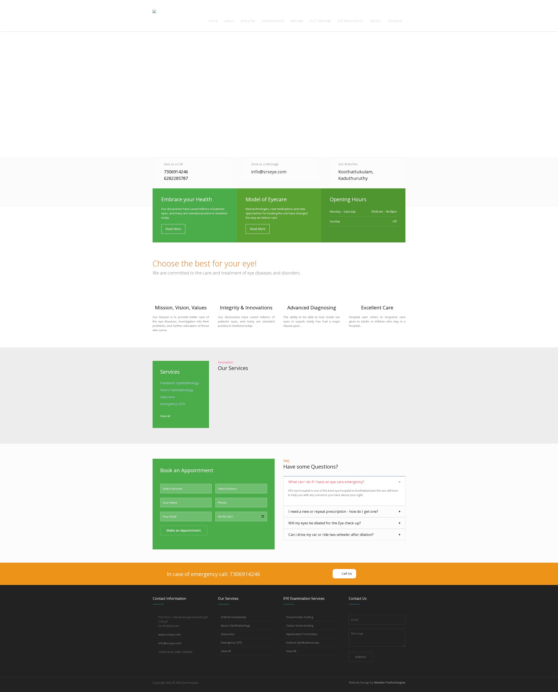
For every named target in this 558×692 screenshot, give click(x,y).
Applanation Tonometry (301, 634)
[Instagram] (395, 4)
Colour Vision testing (299, 625)
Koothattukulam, (356, 172)
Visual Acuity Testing (299, 617)
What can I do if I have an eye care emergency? (326, 481)
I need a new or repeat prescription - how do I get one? (333, 511)
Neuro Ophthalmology (235, 625)
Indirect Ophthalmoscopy (302, 642)
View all (165, 416)
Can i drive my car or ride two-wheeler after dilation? (331, 534)
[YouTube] (402, 4)
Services (170, 371)
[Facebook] (388, 4)
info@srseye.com (190, 5)
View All (226, 651)
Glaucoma (167, 397)
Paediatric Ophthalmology (179, 383)
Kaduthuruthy (353, 178)
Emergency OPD (231, 642)
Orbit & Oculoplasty (233, 617)
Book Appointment (164, 5)
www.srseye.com (169, 634)
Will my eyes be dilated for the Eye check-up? (324, 523)
